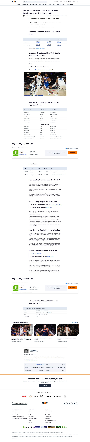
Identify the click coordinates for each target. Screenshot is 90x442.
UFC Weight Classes (16, 412)
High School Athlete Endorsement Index (20, 418)
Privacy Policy (48, 412)
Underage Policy (48, 416)
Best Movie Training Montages (18, 416)
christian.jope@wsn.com (40, 364)
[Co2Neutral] (64, 427)
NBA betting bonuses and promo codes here (43, 69)
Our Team (30, 414)
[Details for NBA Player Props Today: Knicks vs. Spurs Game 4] (68, 330)
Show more (74, 322)
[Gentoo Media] (44, 427)
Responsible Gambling (67, 1)
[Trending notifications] (77, 2)
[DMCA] (26, 427)
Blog (74, 1)
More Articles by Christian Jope (30, 360)
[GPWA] (58, 427)
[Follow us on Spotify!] (75, 403)
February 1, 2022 (49, 207)
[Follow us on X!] (67, 403)
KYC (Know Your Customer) (50, 420)
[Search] (45, 1)
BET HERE (38, 42)
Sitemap (30, 422)
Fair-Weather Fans (15, 414)
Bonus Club (56, 1)
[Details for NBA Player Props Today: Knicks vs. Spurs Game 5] (45, 330)
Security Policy (48, 422)
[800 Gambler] (51, 427)
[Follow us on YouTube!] (70, 403)
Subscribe (45, 385)
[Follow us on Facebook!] (65, 403)
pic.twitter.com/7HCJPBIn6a (56, 204)
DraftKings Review (23, 154)
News (61, 1)
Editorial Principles (49, 411)
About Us (30, 411)
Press (30, 420)
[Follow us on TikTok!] (77, 403)
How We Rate (31, 416)
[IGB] (36, 427)
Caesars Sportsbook (40, 48)
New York (50, 312)
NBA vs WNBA (15, 411)
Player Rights (47, 418)
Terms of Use (47, 414)
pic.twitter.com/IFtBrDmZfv (36, 253)
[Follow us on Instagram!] (72, 403)
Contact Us (31, 412)
